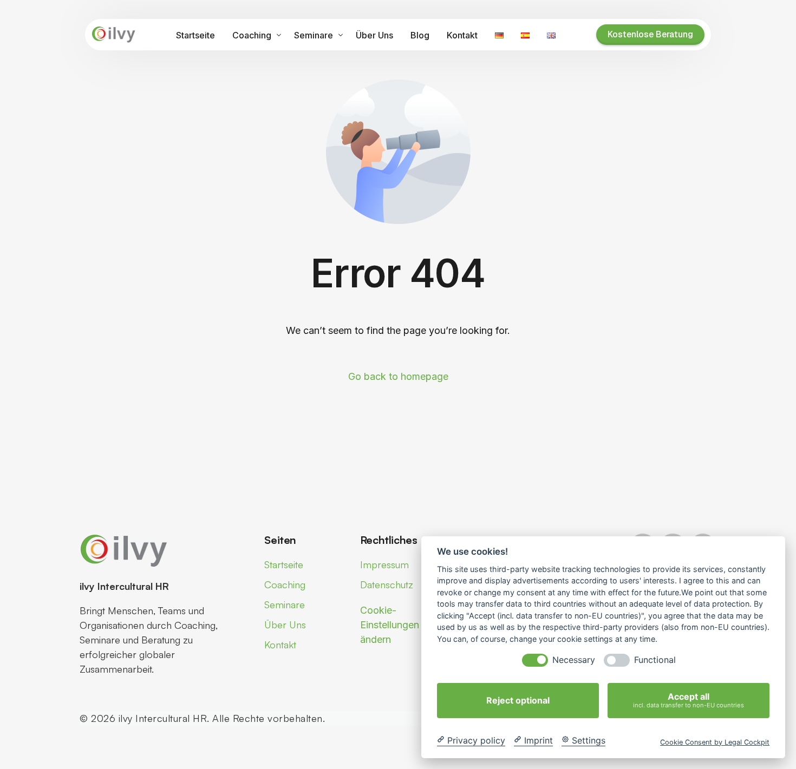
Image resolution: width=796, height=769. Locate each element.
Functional (655, 660)
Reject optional (518, 700)
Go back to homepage (398, 376)
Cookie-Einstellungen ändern (389, 624)
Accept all (688, 700)
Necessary (573, 660)
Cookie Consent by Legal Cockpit (714, 742)
